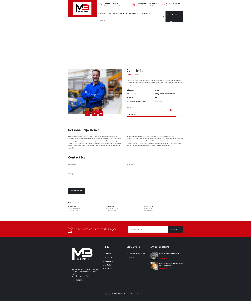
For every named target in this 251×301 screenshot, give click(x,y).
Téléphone (130, 90)
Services (123, 13)
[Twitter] (94, 113)
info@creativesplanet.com (165, 94)
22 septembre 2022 (165, 258)
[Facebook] (87, 113)
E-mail (157, 90)
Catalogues (134, 13)
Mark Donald (72, 206)
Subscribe (175, 229)
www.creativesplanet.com (137, 101)
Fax (156, 97)
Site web (130, 97)
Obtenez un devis (172, 16)
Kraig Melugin (110, 206)
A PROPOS (113, 13)
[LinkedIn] (101, 113)
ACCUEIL (103, 13)
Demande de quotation (137, 253)
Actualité (146, 13)
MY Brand (143, 294)
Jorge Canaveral (149, 206)
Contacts (104, 20)
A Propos (108, 257)
